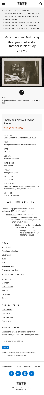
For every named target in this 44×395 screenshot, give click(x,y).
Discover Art (8, 10)
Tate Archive (23, 10)
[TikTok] (31, 373)
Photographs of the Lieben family (20, 26)
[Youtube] (18, 373)
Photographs (11, 20)
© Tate (4, 98)
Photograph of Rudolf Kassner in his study (28, 231)
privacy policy (30, 352)
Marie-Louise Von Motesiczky (22, 37)
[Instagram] (25, 373)
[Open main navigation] (8, 3)
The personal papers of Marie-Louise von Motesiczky (18, 210)
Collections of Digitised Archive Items (23, 13)
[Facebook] (11, 373)
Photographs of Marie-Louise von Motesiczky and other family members (26, 218)
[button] (40, 3)
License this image (8, 106)
